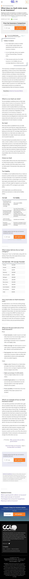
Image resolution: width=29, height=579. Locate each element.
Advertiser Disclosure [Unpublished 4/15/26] (11, 550)
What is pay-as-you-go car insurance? (10, 497)
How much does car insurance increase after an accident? (13, 446)
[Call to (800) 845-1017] (26, 2)
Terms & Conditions (13, 561)
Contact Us (8, 548)
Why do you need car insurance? (9, 501)
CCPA (19, 561)
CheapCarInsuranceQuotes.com (10, 558)
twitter (9, 543)
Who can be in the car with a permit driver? (17, 440)
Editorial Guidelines (7, 474)
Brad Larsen (15, 35)
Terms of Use (23, 30)
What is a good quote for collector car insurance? (13, 495)
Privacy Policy (21, 560)
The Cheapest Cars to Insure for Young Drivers (13, 499)
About (4, 548)
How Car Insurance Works (8, 5)
